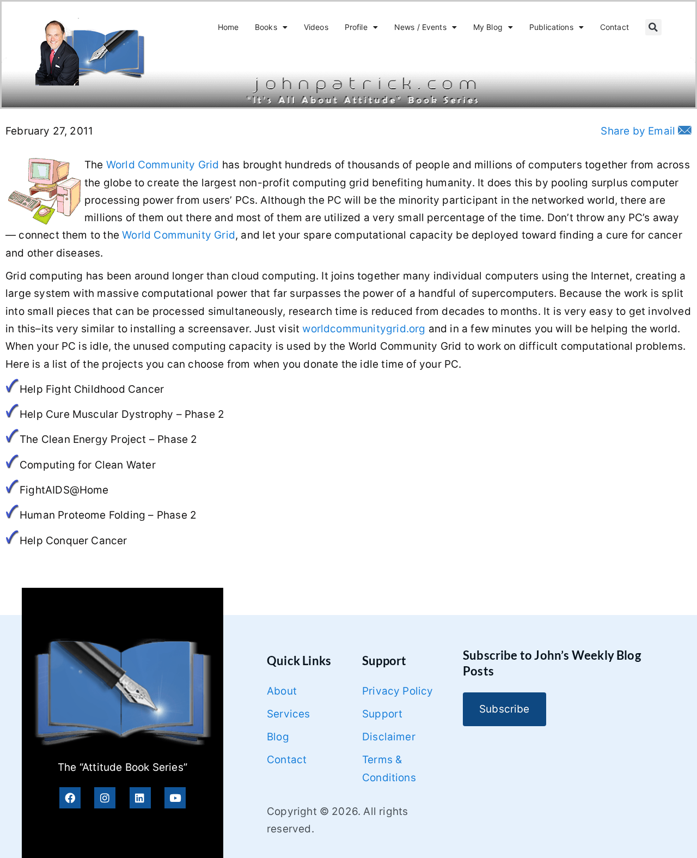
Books (266, 27)
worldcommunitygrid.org (363, 328)
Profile (356, 27)
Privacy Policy (397, 691)
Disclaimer (388, 737)
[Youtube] (175, 797)
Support (382, 714)
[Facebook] (70, 797)
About (282, 691)
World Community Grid (162, 165)
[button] (653, 27)
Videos (316, 27)
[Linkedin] (140, 797)
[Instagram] (104, 797)
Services (288, 714)
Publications (551, 27)
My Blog (488, 27)
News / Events (420, 27)
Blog (278, 737)
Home (228, 27)
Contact (614, 27)
